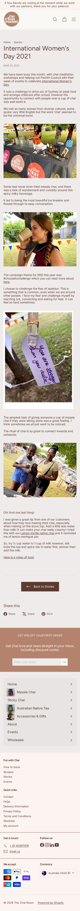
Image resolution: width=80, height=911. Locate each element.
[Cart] (64, 19)
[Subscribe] (64, 662)
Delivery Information (16, 806)
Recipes (8, 772)
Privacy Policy (12, 811)
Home (6, 42)
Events (7, 781)
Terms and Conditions (17, 816)
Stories (18, 42)
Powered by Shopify (51, 902)
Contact (8, 796)
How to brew (11, 767)
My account (10, 825)
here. (6, 282)
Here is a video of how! (18, 557)
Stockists (9, 820)
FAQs (6, 801)
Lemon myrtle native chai (38, 533)
